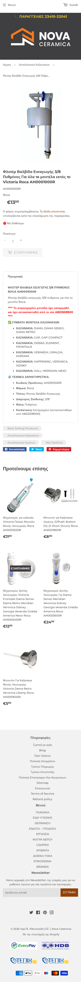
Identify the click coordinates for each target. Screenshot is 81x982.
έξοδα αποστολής (54, 211)
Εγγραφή (69, 892)
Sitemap (43, 783)
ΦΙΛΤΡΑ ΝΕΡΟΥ (42, 839)
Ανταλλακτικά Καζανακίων (34, 64)
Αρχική (7, 64)
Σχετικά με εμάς (42, 745)
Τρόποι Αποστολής (42, 772)
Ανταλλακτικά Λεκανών (21, 442)
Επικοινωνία (42, 788)
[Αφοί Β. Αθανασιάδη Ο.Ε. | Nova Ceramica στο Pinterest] (45, 913)
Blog (42, 750)
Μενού (12, 5)
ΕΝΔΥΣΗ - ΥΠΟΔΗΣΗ (42, 828)
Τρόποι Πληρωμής (42, 766)
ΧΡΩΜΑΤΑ (42, 850)
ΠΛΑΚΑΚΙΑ (42, 812)
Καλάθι (73, 5)
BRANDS (42, 867)
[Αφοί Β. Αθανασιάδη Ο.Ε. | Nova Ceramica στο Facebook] (38, 913)
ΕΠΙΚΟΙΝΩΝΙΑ (42, 861)
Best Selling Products (22, 428)
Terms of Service (42, 793)
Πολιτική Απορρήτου (42, 761)
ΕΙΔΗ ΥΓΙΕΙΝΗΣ (42, 817)
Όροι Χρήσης (42, 755)
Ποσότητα (9, 233)
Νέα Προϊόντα (54, 442)
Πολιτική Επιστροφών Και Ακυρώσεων (42, 777)
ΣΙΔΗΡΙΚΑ (42, 845)
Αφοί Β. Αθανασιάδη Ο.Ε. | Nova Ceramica (45, 928)
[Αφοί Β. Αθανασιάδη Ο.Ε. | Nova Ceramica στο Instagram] (52, 913)
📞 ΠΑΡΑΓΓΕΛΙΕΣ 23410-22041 (40, 16)
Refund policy (42, 799)
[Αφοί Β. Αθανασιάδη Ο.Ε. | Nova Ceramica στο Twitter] (31, 913)
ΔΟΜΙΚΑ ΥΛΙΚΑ (42, 856)
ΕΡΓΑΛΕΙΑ (42, 834)
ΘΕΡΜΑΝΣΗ (42, 823)
